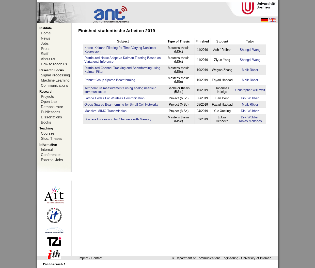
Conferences (51, 155)
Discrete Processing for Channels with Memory (117, 119)
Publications (50, 112)
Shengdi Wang (250, 50)
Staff (44, 54)
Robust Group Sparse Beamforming (109, 80)
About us (48, 59)
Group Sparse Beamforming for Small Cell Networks (121, 104)
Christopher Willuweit (250, 90)
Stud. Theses (51, 138)
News (45, 38)
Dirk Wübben (250, 98)
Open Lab (49, 101)
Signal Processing (55, 75)
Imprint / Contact (90, 258)
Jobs (45, 43)
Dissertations (51, 117)
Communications (54, 85)
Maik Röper (250, 70)
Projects (47, 96)
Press (45, 48)
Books (46, 122)
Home (46, 33)
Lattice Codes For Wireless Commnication (114, 98)
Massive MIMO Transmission (105, 111)
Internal (47, 149)
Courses (48, 133)
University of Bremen (256, 258)
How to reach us (54, 64)
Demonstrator (52, 107)
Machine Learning (55, 80)
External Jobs (52, 160)
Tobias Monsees (250, 121)
